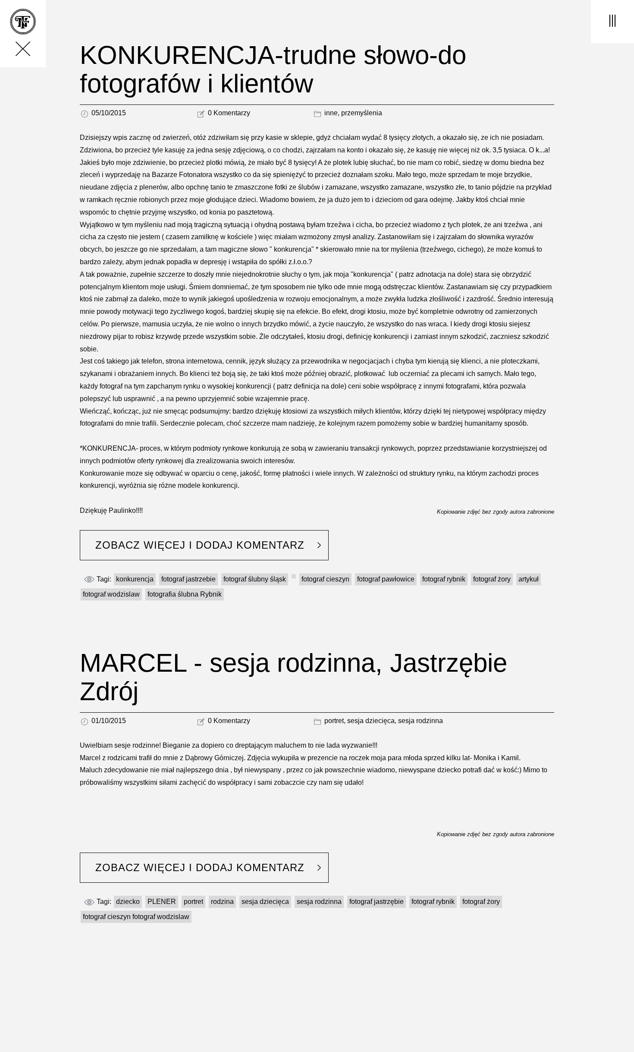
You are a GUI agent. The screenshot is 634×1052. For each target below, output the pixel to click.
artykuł (528, 579)
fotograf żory (492, 579)
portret (334, 720)
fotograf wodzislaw (111, 594)
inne (331, 113)
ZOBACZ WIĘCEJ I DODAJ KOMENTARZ (199, 545)
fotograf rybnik (443, 579)
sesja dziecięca (371, 720)
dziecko (128, 901)
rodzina (222, 901)
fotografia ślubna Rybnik (185, 594)
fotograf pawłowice (385, 579)
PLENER (162, 901)
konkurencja (135, 579)
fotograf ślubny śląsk (254, 579)
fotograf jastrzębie (376, 901)
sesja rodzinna (420, 720)
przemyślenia (361, 113)
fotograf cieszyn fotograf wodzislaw (136, 916)
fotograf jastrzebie (188, 579)
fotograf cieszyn (325, 579)
